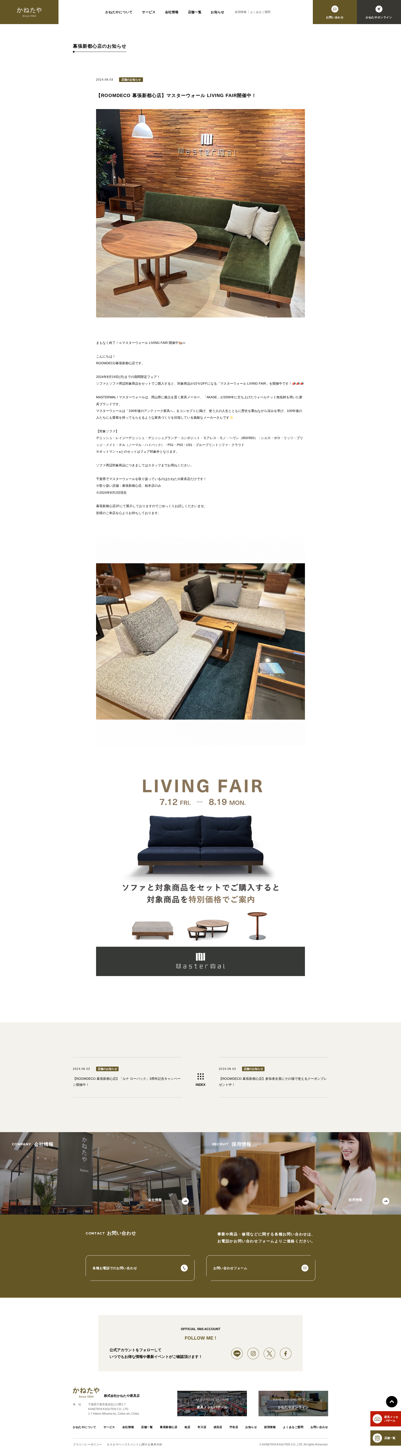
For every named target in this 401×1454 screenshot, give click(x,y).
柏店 (187, 1427)
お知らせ (217, 12)
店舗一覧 (195, 12)
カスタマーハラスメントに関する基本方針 (134, 1444)
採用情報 (240, 12)
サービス (149, 12)
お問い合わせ (319, 1427)
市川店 (201, 1427)
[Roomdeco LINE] (237, 1353)
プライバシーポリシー (87, 1444)
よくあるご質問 (260, 12)
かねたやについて (119, 12)
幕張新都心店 (169, 1427)
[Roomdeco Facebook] (285, 1353)
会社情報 (172, 12)
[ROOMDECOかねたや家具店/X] (269, 1353)
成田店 (217, 1427)
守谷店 (234, 1427)
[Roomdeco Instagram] (253, 1353)
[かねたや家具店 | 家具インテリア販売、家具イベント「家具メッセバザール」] (29, 12)
